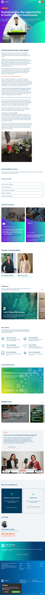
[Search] (39, 2)
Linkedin (41, 563)
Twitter (41, 564)
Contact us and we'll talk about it (33, 507)
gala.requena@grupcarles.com (8, 535)
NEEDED (6, 591)
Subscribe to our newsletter (22, 554)
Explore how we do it (7, 25)
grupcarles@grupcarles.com (38, 581)
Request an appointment (12, 507)
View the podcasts (12, 447)
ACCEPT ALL (16, 591)
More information (9, 390)
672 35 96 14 (8, 533)
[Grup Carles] (7, 2)
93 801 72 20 (34, 580)
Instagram (42, 566)
